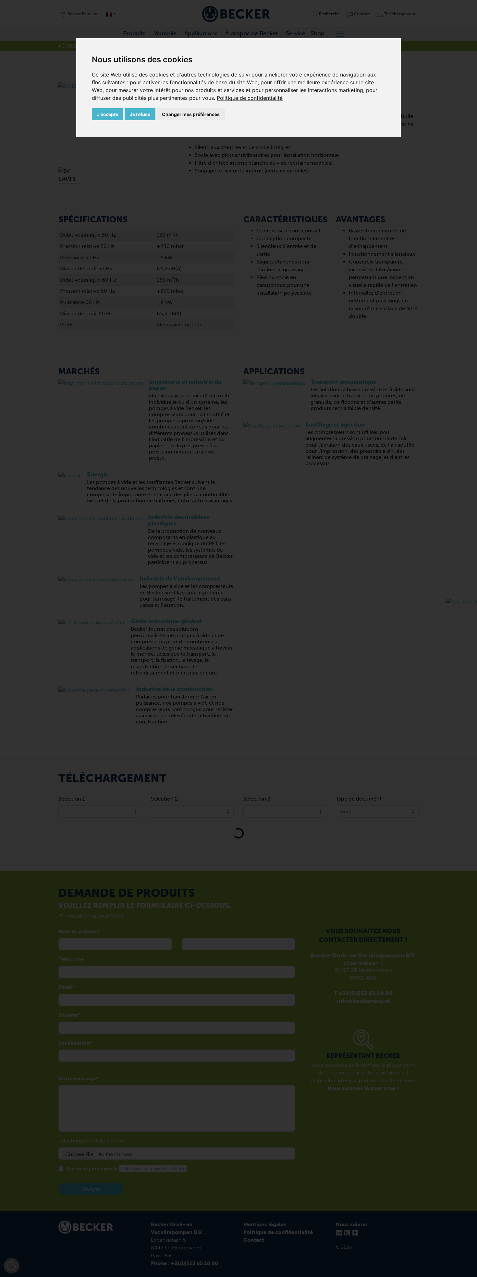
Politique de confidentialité (250, 98)
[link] (250, 98)
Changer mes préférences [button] (191, 114)
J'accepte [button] (107, 114)
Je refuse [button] (140, 114)
